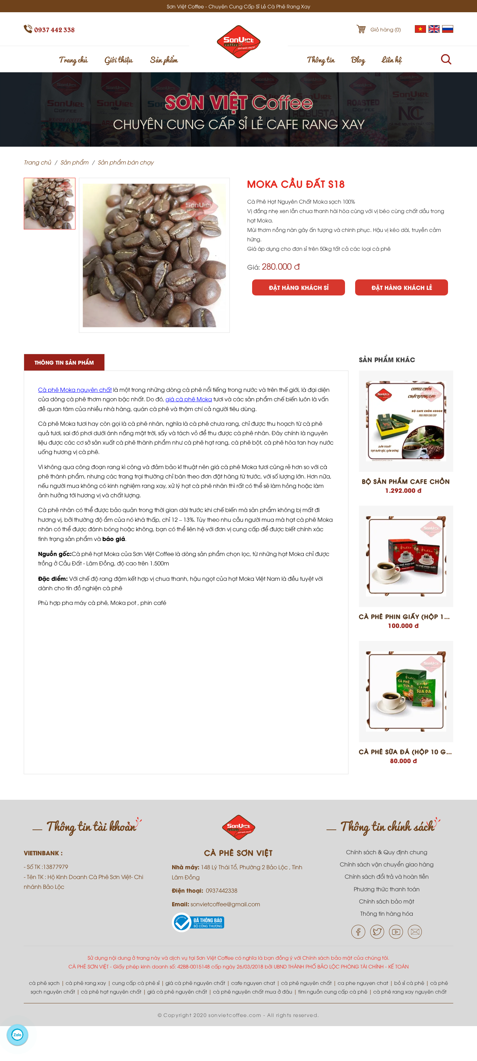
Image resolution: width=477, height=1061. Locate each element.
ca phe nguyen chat (363, 982)
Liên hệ (391, 59)
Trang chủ (73, 59)
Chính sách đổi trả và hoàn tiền (387, 876)
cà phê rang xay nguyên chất (410, 991)
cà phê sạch (44, 982)
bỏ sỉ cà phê (409, 982)
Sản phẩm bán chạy (126, 162)
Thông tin (320, 59)
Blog (358, 59)
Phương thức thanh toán (387, 889)
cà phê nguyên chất (306, 982)
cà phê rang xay (86, 982)
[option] (49, 203)
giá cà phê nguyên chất (195, 982)
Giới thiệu (118, 59)
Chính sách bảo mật (386, 901)
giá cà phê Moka (189, 399)
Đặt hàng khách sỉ (299, 287)
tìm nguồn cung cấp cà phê (332, 991)
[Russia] (447, 31)
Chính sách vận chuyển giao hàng (387, 864)
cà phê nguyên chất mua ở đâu (252, 991)
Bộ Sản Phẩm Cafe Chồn (406, 481)
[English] (434, 31)
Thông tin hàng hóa (386, 913)
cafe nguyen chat (253, 982)
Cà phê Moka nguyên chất (75, 389)
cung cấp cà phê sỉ (136, 982)
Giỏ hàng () (385, 29)
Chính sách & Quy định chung (386, 852)
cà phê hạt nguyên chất (111, 991)
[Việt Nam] (420, 31)
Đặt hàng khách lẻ (402, 287)
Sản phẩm (163, 59)
